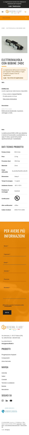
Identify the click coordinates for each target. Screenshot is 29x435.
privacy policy (8, 306)
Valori (3, 376)
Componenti (6, 358)
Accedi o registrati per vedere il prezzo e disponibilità (14, 91)
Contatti (4, 379)
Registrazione (17, 6)
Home (3, 28)
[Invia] (26, 17)
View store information (10, 99)
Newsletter (5, 389)
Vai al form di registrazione (15, 78)
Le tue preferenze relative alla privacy (12, 425)
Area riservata (6, 361)
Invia (7, 312)
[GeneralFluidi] (14, 12)
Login (10, 6)
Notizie (4, 386)
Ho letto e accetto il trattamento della (14, 305)
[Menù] (4, 12)
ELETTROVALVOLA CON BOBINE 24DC (15, 28)
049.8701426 (16, 338)
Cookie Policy (19, 423)
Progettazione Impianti (9, 354)
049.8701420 (8, 338)
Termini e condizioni (8, 383)
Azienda (4, 373)
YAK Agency (7, 429)
